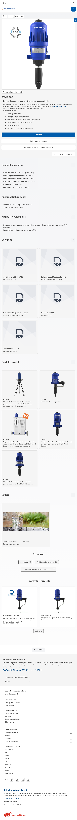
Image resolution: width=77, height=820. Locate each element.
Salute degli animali (11, 713)
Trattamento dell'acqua (12, 719)
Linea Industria (9, 705)
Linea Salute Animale (12, 694)
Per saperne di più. (59, 106)
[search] (73, 3)
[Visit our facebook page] (12, 780)
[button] (38, 165)
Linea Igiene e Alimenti (12, 703)
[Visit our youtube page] (28, 780)
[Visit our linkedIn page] (17, 780)
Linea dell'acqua (10, 700)
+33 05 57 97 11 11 (36, 670)
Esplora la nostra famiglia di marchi (15, 790)
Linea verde (9, 697)
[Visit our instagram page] (23, 780)
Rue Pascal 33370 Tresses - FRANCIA (15, 670)
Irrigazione (8, 716)
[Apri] (73, 9)
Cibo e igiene (9, 722)
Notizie (7, 735)
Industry (7, 725)
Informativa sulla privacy (13, 798)
